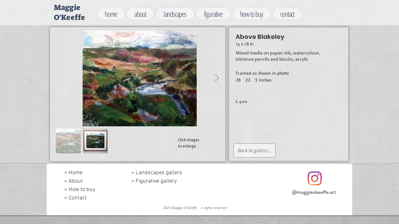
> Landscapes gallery (158, 173)
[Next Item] (216, 78)
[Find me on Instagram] (315, 178)
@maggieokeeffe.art (314, 192)
